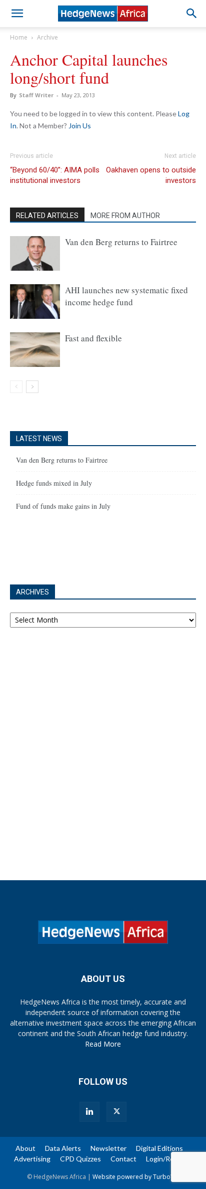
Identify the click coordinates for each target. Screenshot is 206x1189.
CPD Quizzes (80, 1158)
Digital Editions (159, 1148)
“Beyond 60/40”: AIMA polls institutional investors (55, 175)
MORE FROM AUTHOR (125, 216)
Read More (103, 1044)
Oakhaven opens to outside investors (151, 175)
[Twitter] (116, 1112)
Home (19, 37)
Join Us (79, 125)
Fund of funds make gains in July (63, 506)
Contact (123, 1158)
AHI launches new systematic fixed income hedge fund (126, 296)
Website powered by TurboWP (136, 1176)
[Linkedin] (90, 1112)
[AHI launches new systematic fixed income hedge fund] (35, 301)
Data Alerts (63, 1148)
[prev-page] (16, 386)
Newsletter (108, 1148)
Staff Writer (36, 95)
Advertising (32, 1158)
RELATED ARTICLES (47, 216)
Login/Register (169, 1158)
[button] (17, 13)
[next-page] (32, 386)
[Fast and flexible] (35, 349)
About (26, 1148)
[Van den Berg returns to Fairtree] (35, 253)
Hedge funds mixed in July (54, 483)
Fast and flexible (93, 338)
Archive (47, 37)
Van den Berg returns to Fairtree (121, 242)
